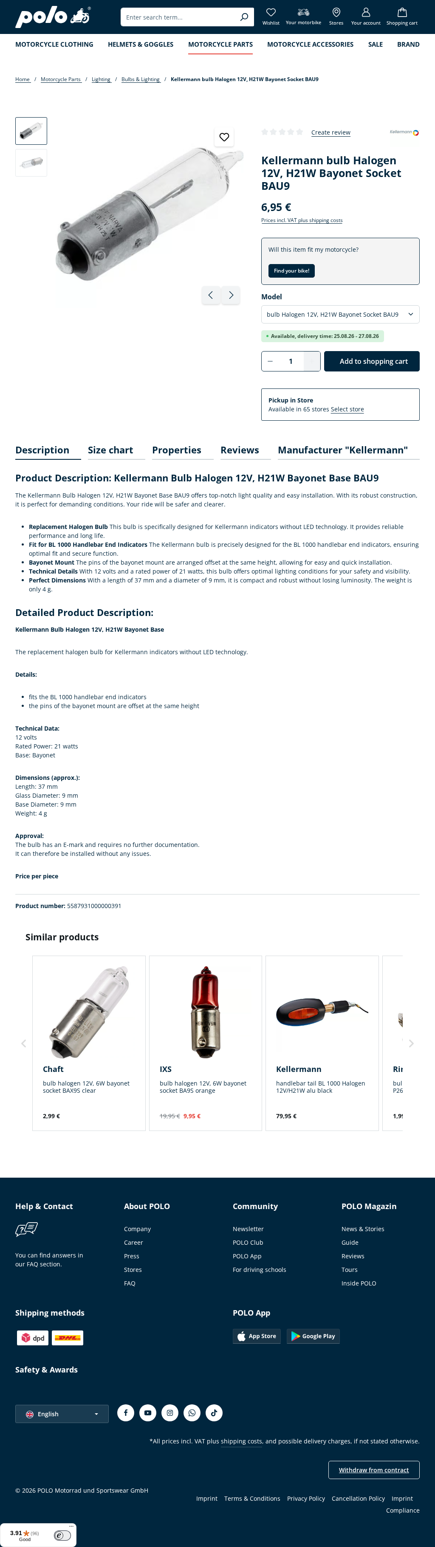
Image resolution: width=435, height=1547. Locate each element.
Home (23, 79)
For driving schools (259, 1270)
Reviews (353, 1256)
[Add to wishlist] (224, 136)
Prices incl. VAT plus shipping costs (302, 220)
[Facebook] (125, 1412)
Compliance (403, 1510)
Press (131, 1256)
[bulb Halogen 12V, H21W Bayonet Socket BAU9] (149, 214)
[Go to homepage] (53, 17)
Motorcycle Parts (61, 79)
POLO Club (248, 1242)
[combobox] (178, 17)
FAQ (130, 1283)
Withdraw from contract (374, 1470)
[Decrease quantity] (270, 361)
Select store (347, 409)
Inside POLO (359, 1283)
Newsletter (248, 1229)
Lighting (102, 79)
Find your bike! (291, 270)
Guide (350, 1242)
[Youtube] (147, 1412)
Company (137, 1229)
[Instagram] (169, 1412)
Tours (350, 1270)
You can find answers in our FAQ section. (49, 1259)
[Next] (231, 295)
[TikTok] (214, 1412)
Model (271, 296)
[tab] (48, 450)
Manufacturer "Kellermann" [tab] (343, 450)
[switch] (62, 1535)
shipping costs (241, 1441)
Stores (133, 1270)
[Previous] (211, 295)
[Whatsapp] (192, 1412)
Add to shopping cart (374, 361)
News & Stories (363, 1229)
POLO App (247, 1256)
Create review (330, 132)
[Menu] (71, 1528)
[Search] (244, 17)
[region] (130, 212)
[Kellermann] (405, 132)
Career (133, 1242)
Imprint (207, 1498)
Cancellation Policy (358, 1498)
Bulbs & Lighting (141, 79)
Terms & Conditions (252, 1498)
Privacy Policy (306, 1498)
